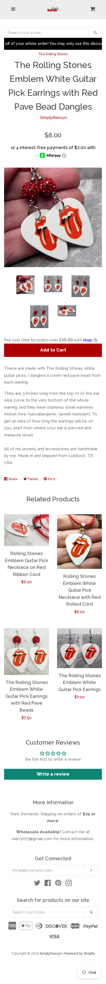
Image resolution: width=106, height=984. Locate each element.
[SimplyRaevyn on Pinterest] (58, 884)
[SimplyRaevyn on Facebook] (47, 884)
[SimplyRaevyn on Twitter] (37, 884)
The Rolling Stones (53, 54)
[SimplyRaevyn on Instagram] (69, 884)
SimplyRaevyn (53, 117)
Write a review (53, 774)
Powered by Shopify (79, 953)
